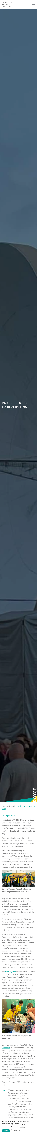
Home (4, 806)
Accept (6, 1130)
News (10, 806)
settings (22, 1127)
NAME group (10, 971)
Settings (15, 1130)
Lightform (6, 1047)
